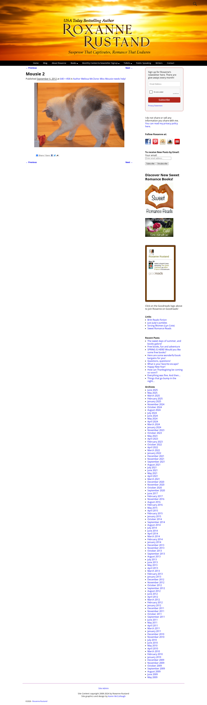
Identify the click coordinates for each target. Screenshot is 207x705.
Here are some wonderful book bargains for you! (164, 357)
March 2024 (153, 424)
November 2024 (155, 404)
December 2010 (155, 634)
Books (73, 63)
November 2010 (155, 637)
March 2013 (153, 570)
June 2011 (152, 619)
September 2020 (156, 490)
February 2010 (155, 654)
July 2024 (152, 412)
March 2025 (153, 395)
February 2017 (155, 496)
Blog (45, 63)
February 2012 (155, 602)
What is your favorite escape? (163, 363)
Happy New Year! (156, 366)
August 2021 (154, 464)
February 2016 (155, 504)
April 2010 (152, 648)
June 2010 (152, 642)
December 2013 (155, 545)
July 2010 (152, 639)
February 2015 (155, 513)
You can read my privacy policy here (161, 125)
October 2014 (154, 519)
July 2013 (152, 559)
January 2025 (154, 401)
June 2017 (152, 493)
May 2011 (152, 622)
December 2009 (155, 659)
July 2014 (152, 527)
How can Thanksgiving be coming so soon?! (165, 371)
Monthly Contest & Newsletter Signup (100, 63)
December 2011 (155, 608)
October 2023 (154, 432)
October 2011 (154, 614)
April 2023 (152, 438)
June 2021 (152, 470)
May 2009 (152, 677)
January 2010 (154, 657)
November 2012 (155, 582)
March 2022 (153, 450)
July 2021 (152, 467)
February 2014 (155, 539)
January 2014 (154, 542)
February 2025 (155, 398)
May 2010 (152, 645)
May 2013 (152, 565)
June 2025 (152, 390)
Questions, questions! (159, 361)
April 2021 (152, 476)
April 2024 (152, 421)
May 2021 (152, 473)
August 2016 (154, 502)
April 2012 (152, 596)
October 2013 (154, 550)
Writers (159, 63)
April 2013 (152, 568)
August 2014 (154, 524)
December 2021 (155, 456)
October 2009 (154, 665)
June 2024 (152, 415)
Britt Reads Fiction (157, 319)
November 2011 (155, 611)
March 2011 (153, 628)
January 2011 (154, 631)
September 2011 (156, 616)
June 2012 (152, 593)
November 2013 (155, 547)
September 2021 (156, 461)
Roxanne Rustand (39, 701)
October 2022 (154, 444)
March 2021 (153, 479)
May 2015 (152, 507)
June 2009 (152, 674)
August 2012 (154, 591)
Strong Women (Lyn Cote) (161, 325)
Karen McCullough (117, 696)
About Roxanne (59, 63)
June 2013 (152, 562)
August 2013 (154, 556)
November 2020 (155, 484)
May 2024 (152, 418)
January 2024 (154, 427)
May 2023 (152, 435)
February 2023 (155, 441)
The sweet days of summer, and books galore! (164, 342)
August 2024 (154, 410)
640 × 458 (65, 78)
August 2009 (154, 671)
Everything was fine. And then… (163, 375)
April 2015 (152, 510)
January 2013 (154, 576)
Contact (170, 63)
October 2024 (154, 407)
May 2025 (152, 392)
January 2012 (154, 605)
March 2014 (153, 536)
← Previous (31, 67)
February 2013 (155, 573)
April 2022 (152, 447)
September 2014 (156, 522)
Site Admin (103, 688)
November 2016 (155, 499)
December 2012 (155, 579)
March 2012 (153, 599)
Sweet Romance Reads (159, 328)
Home (36, 63)
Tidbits (127, 63)
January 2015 (154, 516)
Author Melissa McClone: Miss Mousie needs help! (99, 78)
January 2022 (154, 453)
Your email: (151, 155)
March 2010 (153, 651)
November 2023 (155, 430)
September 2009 (156, 668)
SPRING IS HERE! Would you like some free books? (164, 351)
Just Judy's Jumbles (157, 322)
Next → (129, 67)
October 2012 (154, 585)
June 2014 (152, 530)
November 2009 (155, 662)
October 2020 (154, 487)
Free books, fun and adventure (163, 346)
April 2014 (152, 533)
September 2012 (156, 588)
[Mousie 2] (79, 117)
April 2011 (152, 625)
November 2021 (155, 458)
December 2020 (155, 481)
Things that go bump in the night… (161, 380)
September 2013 (156, 553)
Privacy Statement (155, 105)
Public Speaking (143, 63)
